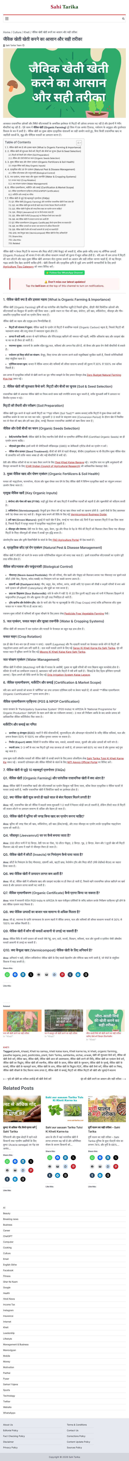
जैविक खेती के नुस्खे (99, 1062)
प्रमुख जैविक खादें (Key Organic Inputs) (28, 165)
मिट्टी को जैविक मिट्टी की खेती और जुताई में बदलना (92, 1070)
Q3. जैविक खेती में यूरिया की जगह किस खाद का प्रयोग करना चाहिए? (37, 208)
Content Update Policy (78, 1441)
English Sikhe (10, 1264)
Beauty (6, 1213)
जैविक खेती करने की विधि (82, 1058)
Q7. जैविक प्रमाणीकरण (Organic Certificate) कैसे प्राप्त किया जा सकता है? (41, 222)
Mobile (6, 1355)
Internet (7, 1321)
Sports (6, 1390)
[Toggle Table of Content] (77, 142)
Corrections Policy (76, 1436)
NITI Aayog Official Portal (82, 762)
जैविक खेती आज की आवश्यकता (54, 1058)
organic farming (107, 1051)
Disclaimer (8, 1441)
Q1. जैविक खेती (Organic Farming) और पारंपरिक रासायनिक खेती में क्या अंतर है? (42, 201)
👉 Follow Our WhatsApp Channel (64, 272)
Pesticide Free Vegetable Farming (84, 613)
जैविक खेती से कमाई (57, 1070)
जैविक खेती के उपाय (57, 1062)
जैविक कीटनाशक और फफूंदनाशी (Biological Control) (33, 173)
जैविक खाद (22, 1058)
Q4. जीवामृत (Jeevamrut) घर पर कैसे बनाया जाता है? (33, 212)
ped (24, 1055)
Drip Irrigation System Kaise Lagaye (68, 674)
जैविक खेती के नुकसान (78, 1062)
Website (7, 1407)
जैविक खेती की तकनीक (35, 1062)
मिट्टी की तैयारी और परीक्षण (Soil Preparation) (30, 155)
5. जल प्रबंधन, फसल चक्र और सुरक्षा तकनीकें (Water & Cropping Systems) (41, 176)
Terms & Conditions (77, 1424)
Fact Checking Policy (14, 1436)
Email (5, 1259)
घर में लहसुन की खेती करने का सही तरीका (61, 1033)
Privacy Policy (10, 1447)
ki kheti (92, 1051)
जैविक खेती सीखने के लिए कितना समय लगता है (25, 1070)
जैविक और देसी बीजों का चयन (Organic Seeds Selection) (36, 158)
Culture (7, 1253)
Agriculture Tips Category (18, 266)
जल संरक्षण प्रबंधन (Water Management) (30, 183)
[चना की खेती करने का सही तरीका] (22, 1021)
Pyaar (6, 1378)
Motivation (8, 1367)
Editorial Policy (10, 1430)
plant (44, 1055)
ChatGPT (7, 1236)
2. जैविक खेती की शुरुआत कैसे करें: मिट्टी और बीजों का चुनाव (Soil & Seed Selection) (44, 151)
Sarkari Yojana (10, 1384)
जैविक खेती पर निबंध (112, 1066)
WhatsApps (9, 1412)
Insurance (8, 1316)
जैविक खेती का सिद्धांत (13, 1062)
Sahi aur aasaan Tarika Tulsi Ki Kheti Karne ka (64, 1129)
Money (6, 1361)
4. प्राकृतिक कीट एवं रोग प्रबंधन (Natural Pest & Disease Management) (41, 169)
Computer (8, 1241)
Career (6, 1230)
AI (4, 1207)
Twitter (6, 1401)
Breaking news (10, 1219)
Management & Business (15, 1344)
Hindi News (9, 1298)
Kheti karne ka (77, 1051)
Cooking (7, 1247)
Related (16, 243)
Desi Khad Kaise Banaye (69, 462)
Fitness (6, 1276)
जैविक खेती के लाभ (46, 1066)
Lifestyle (7, 1338)
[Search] (123, 18)
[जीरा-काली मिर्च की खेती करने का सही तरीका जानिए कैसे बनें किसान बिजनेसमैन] (105, 1021)
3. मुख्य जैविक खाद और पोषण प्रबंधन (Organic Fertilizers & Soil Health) (40, 162)
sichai (79, 1055)
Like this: (17, 240)
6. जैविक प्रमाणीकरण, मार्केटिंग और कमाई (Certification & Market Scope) (40, 187)
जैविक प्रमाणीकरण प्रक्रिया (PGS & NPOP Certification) (35, 191)
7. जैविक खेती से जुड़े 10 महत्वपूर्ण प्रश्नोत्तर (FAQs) (28, 198)
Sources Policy (74, 1447)
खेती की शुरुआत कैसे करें (104, 1055)
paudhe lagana (12, 1055)
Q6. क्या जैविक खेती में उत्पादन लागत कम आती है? (30, 219)
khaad (24, 1051)
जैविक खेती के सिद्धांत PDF (68, 1066)
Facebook (8, 1270)
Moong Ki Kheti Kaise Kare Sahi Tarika (62, 651)
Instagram (8, 1310)
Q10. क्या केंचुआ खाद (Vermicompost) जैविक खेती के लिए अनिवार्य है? (40, 233)
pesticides (34, 1055)
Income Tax (9, 1304)
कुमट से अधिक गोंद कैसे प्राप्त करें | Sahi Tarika (20, 1129)
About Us (8, 1424)
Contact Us (72, 1430)
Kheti (6, 1047)
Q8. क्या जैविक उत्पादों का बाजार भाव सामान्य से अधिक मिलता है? (35, 226)
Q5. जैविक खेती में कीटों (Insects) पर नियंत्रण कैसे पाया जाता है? (36, 215)
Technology (9, 1395)
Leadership (9, 1333)
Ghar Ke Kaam (10, 1281)
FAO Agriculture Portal (66, 539)
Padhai (6, 1373)
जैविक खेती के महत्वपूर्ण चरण (23, 1066)
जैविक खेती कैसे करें (92, 1066)
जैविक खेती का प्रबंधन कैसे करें (109, 1058)
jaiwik (16, 1051)
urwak (87, 1055)
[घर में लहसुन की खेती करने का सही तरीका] (64, 1021)
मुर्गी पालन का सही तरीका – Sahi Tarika (104, 1129)
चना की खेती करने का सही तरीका (16, 1033)
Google (6, 1287)
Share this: (17, 236)
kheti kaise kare (58, 1051)
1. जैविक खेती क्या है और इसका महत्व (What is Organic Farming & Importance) (44, 147)
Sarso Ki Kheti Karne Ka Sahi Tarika (94, 648)
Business (7, 1224)
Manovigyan (9, 1350)
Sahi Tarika (55, 1055)
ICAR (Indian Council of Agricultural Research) (53, 466)
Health (6, 1293)
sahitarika (68, 1055)
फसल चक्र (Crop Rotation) (24, 180)
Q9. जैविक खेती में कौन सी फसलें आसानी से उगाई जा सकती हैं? (35, 229)
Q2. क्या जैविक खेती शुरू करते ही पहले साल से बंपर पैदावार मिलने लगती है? (39, 205)
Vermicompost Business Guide (89, 514)
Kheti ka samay (39, 1051)
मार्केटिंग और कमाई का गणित (23, 194)
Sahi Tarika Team (14, 45)
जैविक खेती (33, 1058)
